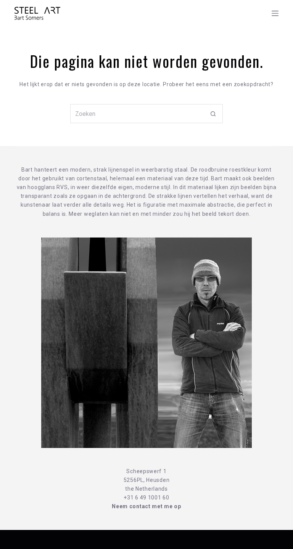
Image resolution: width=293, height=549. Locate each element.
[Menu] (275, 13)
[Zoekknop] (213, 113)
